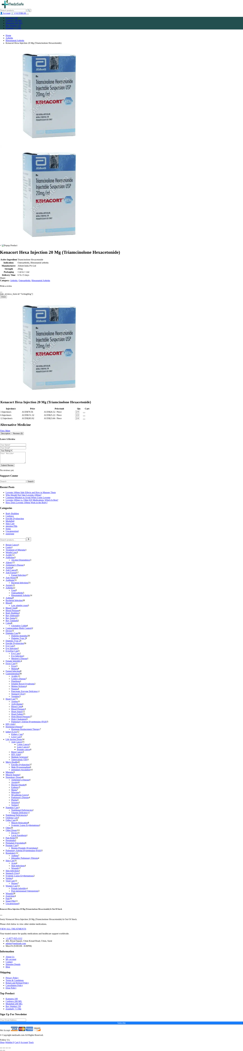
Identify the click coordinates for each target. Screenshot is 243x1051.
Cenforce (10, 516)
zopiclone (10, 534)
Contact (9, 962)
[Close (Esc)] (1, 1047)
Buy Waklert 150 (13, 25)
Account (24, 1042)
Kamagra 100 (12, 18)
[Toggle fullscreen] (7, 1047)
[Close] (1, 292)
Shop (2, 1042)
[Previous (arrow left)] (1, 1050)
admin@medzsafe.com (16, 943)
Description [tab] (5, 433)
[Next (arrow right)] (4, 1050)
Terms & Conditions (15, 980)
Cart (17, 1042)
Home (8, 35)
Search (30, 481)
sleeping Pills (11, 526)
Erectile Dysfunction (15, 518)
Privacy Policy (12, 978)
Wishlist (9, 1042)
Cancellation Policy (14, 985)
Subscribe (121, 1023)
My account (11, 959)
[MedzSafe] (12, 7)
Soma (8, 528)
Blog (8, 967)
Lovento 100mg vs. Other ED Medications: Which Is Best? (32, 500)
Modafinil (10, 521)
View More (5, 430)
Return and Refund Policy (17, 983)
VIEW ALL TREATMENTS (13, 929)
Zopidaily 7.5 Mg (13, 28)
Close (3, 297)
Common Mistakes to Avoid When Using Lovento (28, 497)
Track (31, 1042)
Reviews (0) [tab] (18, 433)
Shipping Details (13, 964)
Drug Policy (11, 988)
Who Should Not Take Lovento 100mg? (23, 495)
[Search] (28, 539)
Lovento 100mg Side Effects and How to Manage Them (31, 492)
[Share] (4, 1047)
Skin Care (10, 523)
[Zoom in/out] (9, 1047)
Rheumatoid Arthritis (15, 40)
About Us (10, 957)
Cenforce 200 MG (14, 20)
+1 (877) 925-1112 (14, 938)
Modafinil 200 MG (14, 23)
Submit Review (7, 465)
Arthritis (9, 38)
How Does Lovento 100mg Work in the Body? (27, 502)
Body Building (12, 513)
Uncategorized (12, 531)
